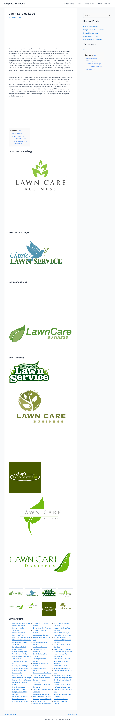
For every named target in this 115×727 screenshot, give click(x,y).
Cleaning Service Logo (20, 666)
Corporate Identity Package (63, 652)
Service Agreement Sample (42, 699)
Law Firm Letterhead (40, 647)
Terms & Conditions (103, 3)
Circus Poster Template (91, 26)
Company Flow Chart (90, 36)
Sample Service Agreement (42, 703)
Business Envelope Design (62, 685)
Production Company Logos (22, 678)
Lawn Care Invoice (18, 626)
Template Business (14, 3)
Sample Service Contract (62, 635)
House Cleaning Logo (19, 652)
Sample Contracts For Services (93, 30)
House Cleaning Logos (20, 670)
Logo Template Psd (19, 647)
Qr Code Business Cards (62, 637)
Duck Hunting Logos (19, 687)
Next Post (72, 714)
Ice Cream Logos (39, 701)
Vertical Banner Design (61, 633)
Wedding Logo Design (19, 654)
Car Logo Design (18, 649)
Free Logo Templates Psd (21, 637)
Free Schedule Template (62, 659)
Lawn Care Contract (19, 633)
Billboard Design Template (63, 675)
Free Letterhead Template (41, 678)
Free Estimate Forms (61, 699)
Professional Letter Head (62, 687)
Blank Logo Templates (19, 696)
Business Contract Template (21, 680)
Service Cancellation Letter (42, 673)
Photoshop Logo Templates (21, 640)
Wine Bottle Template (61, 666)
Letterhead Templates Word (63, 678)
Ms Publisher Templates (41, 694)
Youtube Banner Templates (42, 696)
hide (20, 130)
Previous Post (10, 714)
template (86, 49)
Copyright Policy (68, 3)
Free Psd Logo (17, 675)
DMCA (79, 3)
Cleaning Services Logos (20, 701)
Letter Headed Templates (62, 649)
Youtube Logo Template (41, 635)
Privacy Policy (89, 3)
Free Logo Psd (17, 673)
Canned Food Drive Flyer (62, 668)
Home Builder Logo (19, 699)
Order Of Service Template (42, 628)
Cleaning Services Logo (20, 668)
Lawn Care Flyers (18, 635)
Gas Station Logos (18, 689)
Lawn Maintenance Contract (22, 623)
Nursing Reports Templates (92, 39)
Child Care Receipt (39, 675)
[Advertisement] (24, 33)
